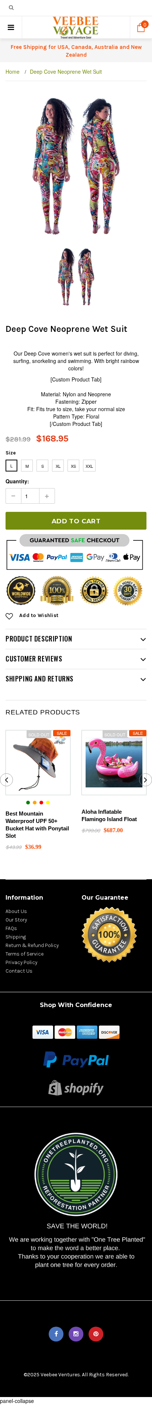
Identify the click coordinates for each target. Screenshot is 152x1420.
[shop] (42, 1031)
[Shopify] (76, 1086)
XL (58, 466)
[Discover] (109, 1031)
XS (73, 466)
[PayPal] (76, 1058)
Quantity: (17, 481)
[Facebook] (56, 1334)
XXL (89, 466)
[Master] (65, 1031)
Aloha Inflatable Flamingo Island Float (109, 815)
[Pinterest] (96, 1334)
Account (108, 8)
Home (13, 71)
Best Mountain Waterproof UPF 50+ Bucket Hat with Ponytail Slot (37, 824)
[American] (87, 1031)
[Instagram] (76, 1334)
